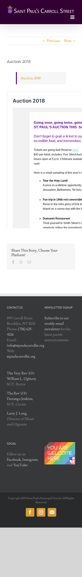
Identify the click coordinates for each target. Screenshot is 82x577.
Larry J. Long (17, 413)
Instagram (30, 459)
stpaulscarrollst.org (21, 356)
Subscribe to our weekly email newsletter (56, 323)
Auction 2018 (30, 78)
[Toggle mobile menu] (72, 17)
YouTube (20, 465)
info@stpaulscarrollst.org (25, 345)
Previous (53, 41)
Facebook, (14, 459)
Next (68, 41)
